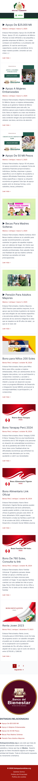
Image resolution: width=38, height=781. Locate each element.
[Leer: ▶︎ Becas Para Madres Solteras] (19, 209)
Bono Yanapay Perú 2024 (17, 427)
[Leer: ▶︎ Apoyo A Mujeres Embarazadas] (19, 75)
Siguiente (19, 670)
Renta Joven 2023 (13, 625)
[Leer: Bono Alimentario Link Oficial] (19, 478)
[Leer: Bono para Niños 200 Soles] (19, 345)
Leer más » (6, 58)
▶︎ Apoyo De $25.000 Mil (17, 24)
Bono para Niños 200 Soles (18, 358)
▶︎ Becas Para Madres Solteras (11, 734)
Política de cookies (19, 777)
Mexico (5, 29)
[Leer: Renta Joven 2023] (19, 612)
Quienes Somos (19, 772)
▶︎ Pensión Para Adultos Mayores (12, 738)
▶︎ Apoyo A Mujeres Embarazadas (12, 727)
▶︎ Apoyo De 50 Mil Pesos (17, 155)
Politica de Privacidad (19, 774)
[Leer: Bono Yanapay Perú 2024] (19, 414)
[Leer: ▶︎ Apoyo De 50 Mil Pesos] (19, 142)
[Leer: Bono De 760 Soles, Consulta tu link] (19, 545)
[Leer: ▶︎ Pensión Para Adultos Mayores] (19, 280)
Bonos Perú (6, 363)
